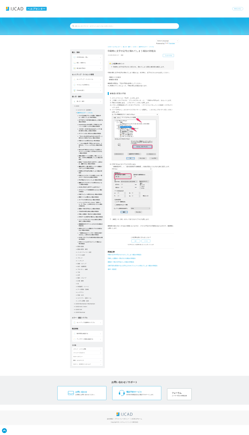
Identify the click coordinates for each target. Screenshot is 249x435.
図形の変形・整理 (82, 249)
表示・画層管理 (81, 266)
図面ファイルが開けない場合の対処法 (89, 197)
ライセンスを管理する (83, 85)
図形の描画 (80, 246)
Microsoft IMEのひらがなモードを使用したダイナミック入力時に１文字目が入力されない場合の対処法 (90, 151)
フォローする (168, 55)
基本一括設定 (112, 269)
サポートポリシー (78, 356)
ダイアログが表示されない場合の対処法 (89, 199)
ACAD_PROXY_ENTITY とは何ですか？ (89, 187)
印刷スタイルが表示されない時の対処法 (89, 140)
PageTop (4, 430)
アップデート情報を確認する (85, 339)
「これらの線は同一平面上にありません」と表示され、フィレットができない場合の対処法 (90, 145)
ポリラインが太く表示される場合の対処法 (90, 133)
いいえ (146, 241)
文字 (78, 275)
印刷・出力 (80, 295)
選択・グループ (81, 278)
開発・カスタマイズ (78, 360)
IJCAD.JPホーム (136, 419)
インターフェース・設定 (84, 252)
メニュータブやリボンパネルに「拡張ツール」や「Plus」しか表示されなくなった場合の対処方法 (90, 204)
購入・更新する (81, 62)
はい (136, 241)
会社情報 (110, 419)
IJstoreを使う (80, 90)
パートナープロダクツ (79, 352)
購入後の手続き (81, 68)
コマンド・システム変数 (79, 349)
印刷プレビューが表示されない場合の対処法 (90, 194)
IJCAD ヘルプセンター (114, 47)
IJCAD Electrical (80, 312)
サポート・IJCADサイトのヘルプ (82, 364)
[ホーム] (124, 415)
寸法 (78, 272)
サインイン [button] (237, 9)
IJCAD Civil (78, 309)
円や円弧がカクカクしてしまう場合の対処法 (90, 180)
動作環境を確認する (82, 333)
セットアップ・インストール (85, 79)
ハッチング (80, 260)
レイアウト (80, 292)
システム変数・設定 (83, 301)
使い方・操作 (127, 47)
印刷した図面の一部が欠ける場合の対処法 (90, 214)
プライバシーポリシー (122, 419)
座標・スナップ (81, 263)
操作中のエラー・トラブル (146, 47)
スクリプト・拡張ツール (84, 298)
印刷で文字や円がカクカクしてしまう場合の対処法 (124, 255)
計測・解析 (80, 281)
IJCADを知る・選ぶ (82, 57)
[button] (101, 57)
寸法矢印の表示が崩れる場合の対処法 (89, 211)
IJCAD (134, 47)
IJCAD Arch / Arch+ (81, 306)
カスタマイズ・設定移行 (84, 110)
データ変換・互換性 (83, 289)
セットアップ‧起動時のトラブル (86, 322)
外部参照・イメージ (83, 286)
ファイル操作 (81, 255)
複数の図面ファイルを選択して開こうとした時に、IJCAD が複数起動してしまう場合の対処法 (91, 157)
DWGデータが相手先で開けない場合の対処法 (91, 217)
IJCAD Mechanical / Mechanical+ (85, 304)
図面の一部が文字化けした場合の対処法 (89, 208)
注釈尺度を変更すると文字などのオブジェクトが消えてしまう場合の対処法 (132, 266)
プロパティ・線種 (82, 269)
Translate (171, 43)
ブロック (79, 258)
